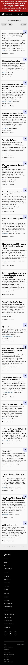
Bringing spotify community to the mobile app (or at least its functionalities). (14, 275)
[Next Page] (23, 546)
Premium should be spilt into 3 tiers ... (14, 220)
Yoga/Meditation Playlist (12, 302)
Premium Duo (7, 617)
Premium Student (8, 624)
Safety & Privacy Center (8, 647)
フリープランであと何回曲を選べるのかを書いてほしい (14, 430)
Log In (21, 14)
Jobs (5, 565)
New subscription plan (11, 61)
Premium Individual (9, 614)
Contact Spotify (8, 606)
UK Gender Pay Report (8, 662)
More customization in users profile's (13, 166)
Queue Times (7, 327)
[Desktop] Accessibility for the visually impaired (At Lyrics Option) (14, 246)
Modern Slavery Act (7, 657)
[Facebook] (15, 633)
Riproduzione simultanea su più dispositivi (13, 193)
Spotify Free (7, 627)
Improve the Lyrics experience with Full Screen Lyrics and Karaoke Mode (14, 350)
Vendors (6, 589)
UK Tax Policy (6, 659)
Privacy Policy (6, 649)
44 (20, 546)
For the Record (8, 568)
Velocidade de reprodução (12, 404)
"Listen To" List (8, 451)
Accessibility (11, 654)
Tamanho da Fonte (9, 140)
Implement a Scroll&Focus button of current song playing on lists (14, 86)
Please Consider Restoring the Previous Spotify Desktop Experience (14, 36)
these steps (17, 9)
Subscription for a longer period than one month (12, 378)
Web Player (7, 600)
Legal (5, 644)
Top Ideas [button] (23, 24)
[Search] (18, 14)
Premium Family (8, 621)
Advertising (7, 583)
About (5, 562)
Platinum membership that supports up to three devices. (13, 114)
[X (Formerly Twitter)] (10, 633)
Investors (6, 586)
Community (8, 14)
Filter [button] (9, 24)
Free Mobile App (8, 603)
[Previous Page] (5, 546)
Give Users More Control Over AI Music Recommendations (14, 499)
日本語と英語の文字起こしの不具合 (14, 475)
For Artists (6, 576)
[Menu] (25, 14)
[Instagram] (5, 633)
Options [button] (4, 24)
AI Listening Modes (9, 525)
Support (6, 597)
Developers (7, 579)
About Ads (6, 654)
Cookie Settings (7, 652)
